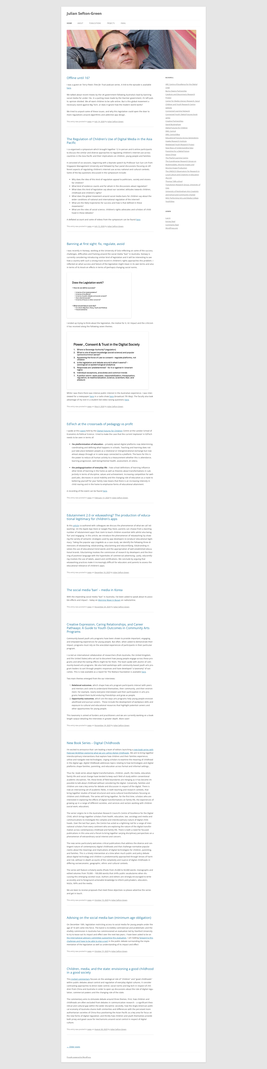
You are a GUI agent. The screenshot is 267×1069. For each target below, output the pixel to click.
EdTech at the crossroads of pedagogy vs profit (100, 424)
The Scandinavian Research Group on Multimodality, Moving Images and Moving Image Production (180, 164)
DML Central (170, 131)
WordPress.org (171, 228)
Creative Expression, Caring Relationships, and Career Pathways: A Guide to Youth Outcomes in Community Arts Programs (108, 628)
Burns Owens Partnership (176, 91)
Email (123, 23)
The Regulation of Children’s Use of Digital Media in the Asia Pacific (109, 141)
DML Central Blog (172, 134)
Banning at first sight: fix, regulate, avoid (95, 244)
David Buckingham (173, 124)
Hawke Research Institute (176, 141)
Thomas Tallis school (173, 181)
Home (69, 23)
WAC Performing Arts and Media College (181, 198)
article (76, 525)
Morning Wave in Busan (109, 600)
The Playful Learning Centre (176, 158)
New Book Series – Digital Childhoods (93, 743)
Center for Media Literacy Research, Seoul (182, 101)
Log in (167, 218)
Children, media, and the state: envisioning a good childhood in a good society (110, 970)
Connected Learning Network (177, 111)
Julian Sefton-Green (84, 13)
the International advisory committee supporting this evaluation (96, 937)
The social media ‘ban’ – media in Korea (95, 590)
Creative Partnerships (174, 121)
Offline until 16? (78, 78)
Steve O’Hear (170, 154)
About (80, 23)
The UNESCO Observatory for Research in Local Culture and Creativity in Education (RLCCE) (182, 174)
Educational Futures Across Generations (181, 138)
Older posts (73, 1046)
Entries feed (170, 221)
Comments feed (172, 224)
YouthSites (169, 201)
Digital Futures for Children (110, 430)
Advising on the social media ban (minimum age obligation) (109, 917)
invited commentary (80, 979)
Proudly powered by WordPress (79, 1057)
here (69, 88)
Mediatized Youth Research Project (179, 144)
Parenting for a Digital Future (177, 151)
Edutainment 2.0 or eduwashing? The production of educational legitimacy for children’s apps (109, 517)
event (83, 430)
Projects (111, 23)
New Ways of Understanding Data (179, 148)
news (89, 121)
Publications (95, 23)
